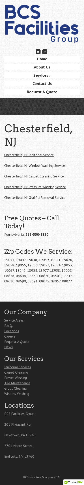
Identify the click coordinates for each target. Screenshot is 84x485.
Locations (11, 331)
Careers (9, 336)
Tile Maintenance (17, 383)
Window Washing (16, 393)
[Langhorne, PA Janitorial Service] (42, 37)
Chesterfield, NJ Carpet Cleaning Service (34, 176)
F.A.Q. (8, 325)
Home (42, 58)
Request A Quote (42, 91)
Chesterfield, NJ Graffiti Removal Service (34, 197)
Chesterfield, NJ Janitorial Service (29, 155)
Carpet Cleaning (16, 372)
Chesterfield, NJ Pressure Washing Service (35, 187)
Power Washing (15, 377)
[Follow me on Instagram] (45, 51)
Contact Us (42, 83)
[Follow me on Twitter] (38, 51)
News (8, 347)
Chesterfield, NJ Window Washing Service (34, 165)
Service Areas (14, 320)
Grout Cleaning (15, 388)
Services (40, 75)
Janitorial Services (17, 367)
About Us (42, 67)
